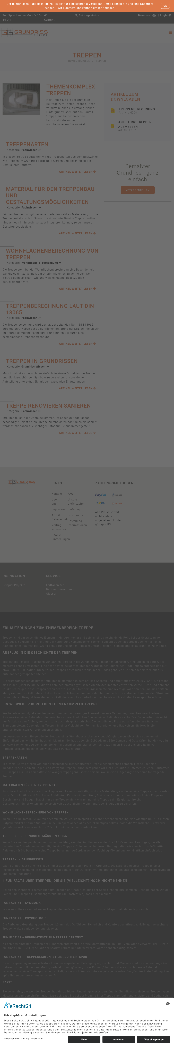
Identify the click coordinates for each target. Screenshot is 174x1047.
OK (165, 5)
